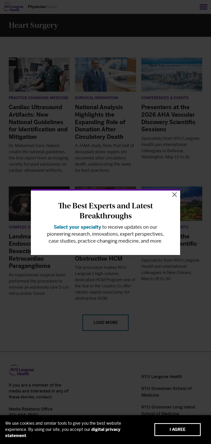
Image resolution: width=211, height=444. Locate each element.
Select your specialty (77, 227)
